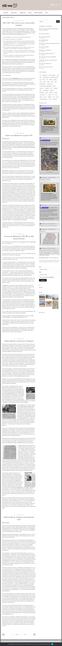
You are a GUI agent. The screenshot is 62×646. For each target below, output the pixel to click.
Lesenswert (30, 12)
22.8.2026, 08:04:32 (55, 140)
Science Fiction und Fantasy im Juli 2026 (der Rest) (48, 60)
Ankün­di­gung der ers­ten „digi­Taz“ (22, 487)
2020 (17, 144)
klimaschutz (47, 88)
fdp (47, 79)
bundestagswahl (46, 77)
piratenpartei (42, 92)
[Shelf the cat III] (5, 138)
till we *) (55, 4)
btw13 (41, 77)
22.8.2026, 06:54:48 (51, 229)
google (48, 81)
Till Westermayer (44, 105)
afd (40, 75)
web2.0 (57, 96)
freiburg (50, 79)
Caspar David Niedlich (46, 140)
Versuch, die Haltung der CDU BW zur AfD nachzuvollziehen (19, 237)
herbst (56, 81)
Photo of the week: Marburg (44, 46)
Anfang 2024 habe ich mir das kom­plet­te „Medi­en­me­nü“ (24, 147)
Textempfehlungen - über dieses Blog (45, 26)
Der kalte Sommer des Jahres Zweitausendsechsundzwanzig (49, 43)
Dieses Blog (6, 12)
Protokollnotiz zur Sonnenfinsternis (45, 50)
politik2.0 (51, 92)
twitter (45, 96)
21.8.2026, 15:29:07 (53, 207)
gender (44, 81)
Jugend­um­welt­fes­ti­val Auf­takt (25, 406)
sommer (49, 94)
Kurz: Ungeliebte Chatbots (43, 40)
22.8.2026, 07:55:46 (51, 223)
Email (40, 272)
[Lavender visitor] (55, 305)
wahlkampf (49, 96)
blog (57, 75)
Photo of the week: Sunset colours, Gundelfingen (47, 56)
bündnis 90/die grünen (54, 77)
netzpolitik (51, 90)
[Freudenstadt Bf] (42, 304)
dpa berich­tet (33, 241)
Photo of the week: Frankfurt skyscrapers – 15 (47, 53)
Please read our (47, 277)
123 (25, 634)
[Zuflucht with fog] (49, 296)
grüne (52, 81)
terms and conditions (50, 277)
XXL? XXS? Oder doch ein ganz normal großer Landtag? (19, 24)
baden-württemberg (52, 75)
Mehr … (47, 12)
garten (41, 81)
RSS (57, 261)
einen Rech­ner (16, 78)
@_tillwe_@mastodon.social (53, 257)
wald (54, 96)
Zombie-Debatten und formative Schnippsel (18, 341)
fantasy (44, 79)
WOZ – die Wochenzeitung (46, 108)
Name (40, 266)
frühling (55, 79)
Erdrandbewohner (45, 207)
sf (46, 94)
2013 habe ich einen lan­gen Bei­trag (9, 143)
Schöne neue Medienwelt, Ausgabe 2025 (18, 135)
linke (51, 88)
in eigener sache (49, 83)
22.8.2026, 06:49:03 (51, 248)
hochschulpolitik (42, 83)
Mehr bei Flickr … (42, 312)
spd (53, 94)
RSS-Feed (41, 287)
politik (47, 92)
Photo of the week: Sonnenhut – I (45, 36)
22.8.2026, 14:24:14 (43, 109)
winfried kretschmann (43, 99)
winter (50, 99)
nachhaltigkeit (45, 90)
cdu (40, 79)
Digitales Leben (22, 12)
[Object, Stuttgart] (5, 522)
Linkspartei (56, 88)
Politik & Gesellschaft (38, 12)
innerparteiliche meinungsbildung (45, 86)
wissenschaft (54, 99)
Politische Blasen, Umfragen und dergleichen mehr (19, 518)
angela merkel (44, 75)
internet (54, 86)
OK (52, 644)
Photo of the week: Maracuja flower (45, 63)
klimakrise (41, 88)
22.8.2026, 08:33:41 (51, 177)
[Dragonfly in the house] (49, 304)
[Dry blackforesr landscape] (42, 297)
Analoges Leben (14, 12)
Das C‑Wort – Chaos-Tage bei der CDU (46, 66)
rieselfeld (55, 92)
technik (41, 96)
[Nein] (60, 644)
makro (41, 90)
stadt (56, 94)
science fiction (42, 94)
